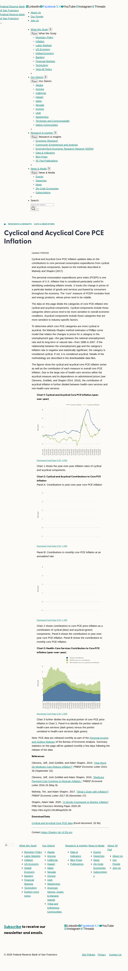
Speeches (41, 180)
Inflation (40, 41)
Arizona (40, 89)
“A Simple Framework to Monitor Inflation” (85, 802)
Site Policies (88, 954)
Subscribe (12, 926)
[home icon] (5, 224)
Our (48, 845)
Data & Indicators (45, 152)
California (41, 93)
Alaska (39, 85)
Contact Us (115, 954)
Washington (42, 117)
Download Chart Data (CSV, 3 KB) (52, 460)
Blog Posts (42, 156)
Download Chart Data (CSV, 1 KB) (52, 546)
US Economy (43, 49)
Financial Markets (45, 61)
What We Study (39, 29)
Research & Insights (42, 132)
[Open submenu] (50, 29)
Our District (37, 77)
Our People (37, 16)
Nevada (40, 105)
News (39, 184)
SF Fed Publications (47, 160)
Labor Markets (44, 45)
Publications (77, 864)
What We (28, 845)
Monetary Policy (44, 37)
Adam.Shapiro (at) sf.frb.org (56, 832)
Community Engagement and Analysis (57, 144)
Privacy (102, 954)
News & (96, 845)
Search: (35, 200)
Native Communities (47, 125)
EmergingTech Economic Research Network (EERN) (65, 148)
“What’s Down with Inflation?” (92, 791)
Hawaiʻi (39, 97)
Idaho (39, 101)
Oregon (40, 109)
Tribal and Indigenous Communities (54, 907)
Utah (38, 113)
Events (39, 176)
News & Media (39, 168)
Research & (76, 845)
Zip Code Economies (47, 188)
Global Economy (45, 53)
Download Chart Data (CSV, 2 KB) (52, 714)
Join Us (35, 20)
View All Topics (44, 69)
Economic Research (47, 140)
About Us (36, 12)
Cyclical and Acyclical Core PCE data (52, 823)
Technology (42, 65)
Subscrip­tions (43, 192)
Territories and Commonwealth (53, 121)
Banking (40, 57)
